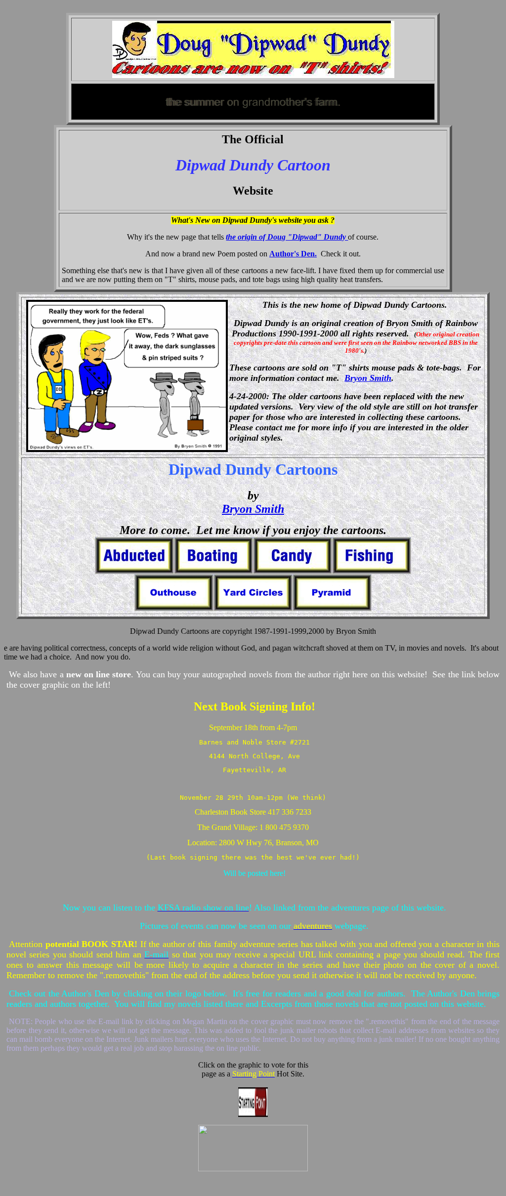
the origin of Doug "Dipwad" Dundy (287, 237)
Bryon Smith (367, 378)
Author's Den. (293, 253)
